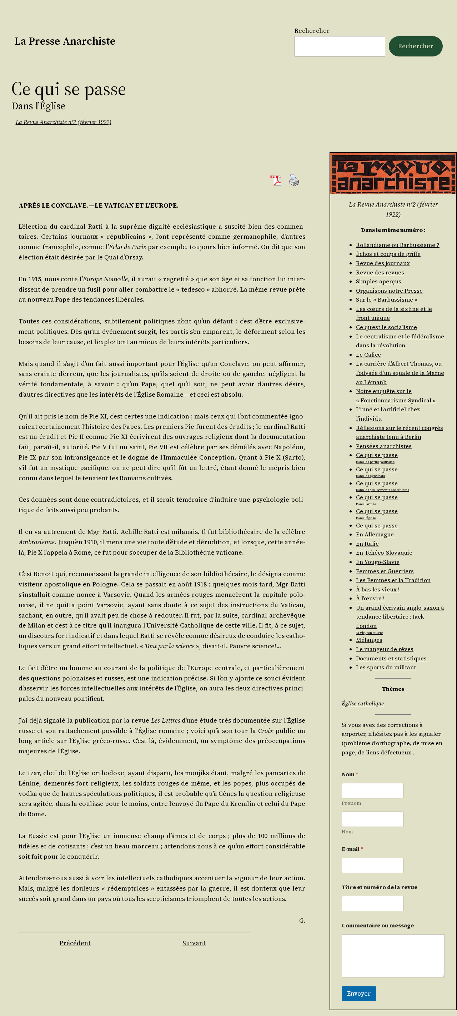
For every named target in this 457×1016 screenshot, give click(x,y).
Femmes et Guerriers (385, 571)
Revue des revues (380, 272)
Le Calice (368, 354)
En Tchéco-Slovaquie (384, 552)
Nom (347, 832)
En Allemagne (375, 534)
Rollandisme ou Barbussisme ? (398, 245)
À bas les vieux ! (378, 589)
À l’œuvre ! (370, 598)
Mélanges (369, 640)
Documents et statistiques (391, 658)
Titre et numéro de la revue (379, 887)
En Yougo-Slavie (378, 562)
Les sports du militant (386, 667)
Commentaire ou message (378, 925)
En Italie (367, 543)
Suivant (194, 942)
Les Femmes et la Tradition (393, 580)
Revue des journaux (383, 263)
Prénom (351, 803)
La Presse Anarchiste (64, 41)
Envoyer (359, 993)
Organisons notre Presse (389, 290)
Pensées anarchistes (384, 446)
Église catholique (363, 703)
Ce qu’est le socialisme (386, 327)
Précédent (75, 942)
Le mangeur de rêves (384, 649)
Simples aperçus (378, 281)
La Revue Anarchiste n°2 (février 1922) (63, 122)
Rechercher (312, 30)
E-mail (352, 849)
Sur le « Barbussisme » (386, 299)
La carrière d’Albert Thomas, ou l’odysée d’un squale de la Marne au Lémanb (400, 373)
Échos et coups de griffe (388, 254)
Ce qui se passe (377, 525)
